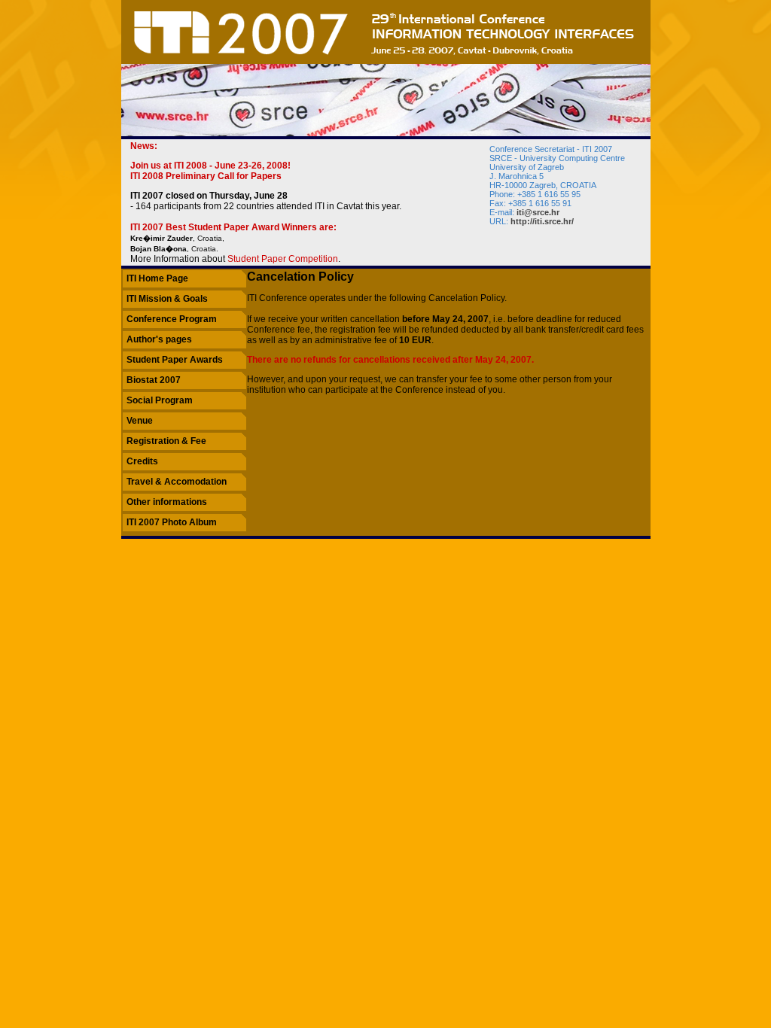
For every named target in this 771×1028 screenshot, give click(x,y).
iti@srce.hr (538, 212)
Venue (139, 420)
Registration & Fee (166, 441)
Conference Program (171, 319)
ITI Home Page (157, 278)
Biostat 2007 (153, 380)
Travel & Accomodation (176, 481)
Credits (142, 461)
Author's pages (159, 339)
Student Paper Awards (174, 359)
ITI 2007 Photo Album (171, 522)
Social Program (159, 400)
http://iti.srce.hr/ (542, 221)
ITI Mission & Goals (167, 298)
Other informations (166, 502)
